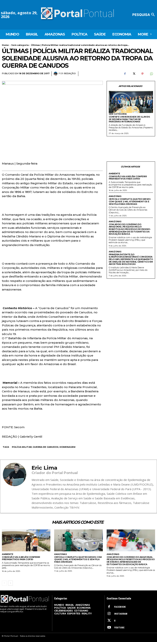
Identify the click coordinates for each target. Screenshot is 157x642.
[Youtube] (109, 627)
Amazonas (115, 196)
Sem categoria (20, 45)
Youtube (119, 627)
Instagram (120, 613)
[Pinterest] (142, 74)
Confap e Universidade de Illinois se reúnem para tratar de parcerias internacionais (129, 119)
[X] (133, 74)
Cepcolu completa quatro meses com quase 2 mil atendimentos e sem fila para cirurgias (130, 201)
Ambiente (114, 174)
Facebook (120, 606)
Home (5, 45)
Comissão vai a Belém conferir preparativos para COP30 (128, 177)
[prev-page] (4, 583)
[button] (144, 15)
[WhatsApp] (151, 74)
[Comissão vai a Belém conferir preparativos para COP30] (26, 540)
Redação (70, 73)
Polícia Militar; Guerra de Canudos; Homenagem (43, 447)
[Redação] (56, 74)
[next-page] (10, 583)
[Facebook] (125, 74)
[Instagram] (109, 613)
